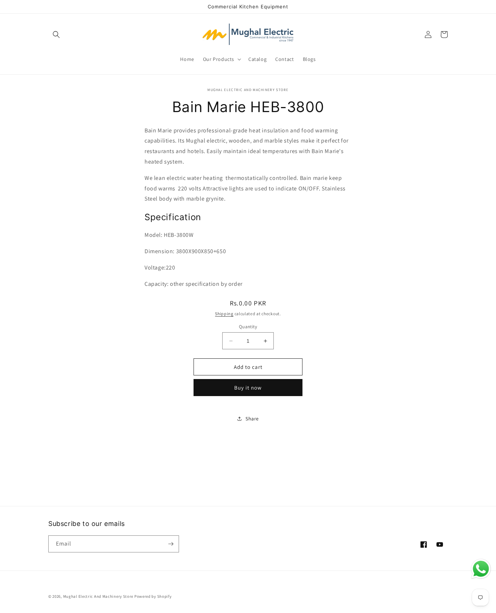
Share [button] (252, 418)
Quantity (248, 327)
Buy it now (248, 387)
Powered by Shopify (153, 596)
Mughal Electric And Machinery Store (98, 596)
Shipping (224, 313)
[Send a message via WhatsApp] (480, 569)
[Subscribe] (171, 543)
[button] (56, 34)
